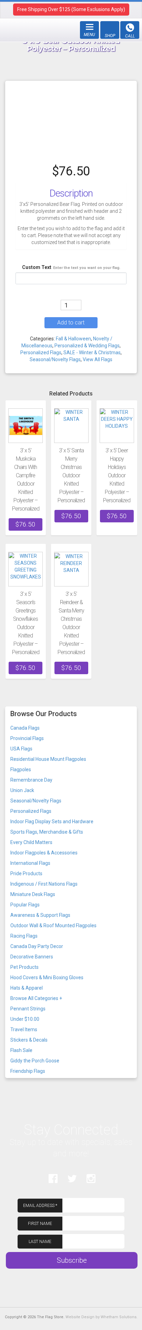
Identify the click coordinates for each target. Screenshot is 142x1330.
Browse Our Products (43, 714)
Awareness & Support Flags (40, 915)
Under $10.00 (24, 1019)
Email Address (40, 1205)
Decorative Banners (31, 956)
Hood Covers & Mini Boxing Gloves (46, 977)
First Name (40, 1223)
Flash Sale (21, 1050)
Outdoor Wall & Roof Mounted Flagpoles (53, 925)
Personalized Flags (40, 352)
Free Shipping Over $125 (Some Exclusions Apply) (71, 9)
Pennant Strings (27, 1008)
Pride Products (26, 873)
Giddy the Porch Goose (34, 1060)
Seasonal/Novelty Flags (55, 359)
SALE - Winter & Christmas (92, 352)
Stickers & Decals (29, 1040)
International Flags (30, 863)
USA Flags (21, 748)
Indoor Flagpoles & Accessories (44, 852)
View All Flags (97, 359)
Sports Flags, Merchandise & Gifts (46, 832)
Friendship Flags (27, 1071)
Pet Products (24, 967)
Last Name (40, 1241)
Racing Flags (24, 936)
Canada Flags (25, 728)
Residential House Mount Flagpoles (48, 759)
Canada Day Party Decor (36, 946)
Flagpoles (20, 769)
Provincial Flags (27, 738)
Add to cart (70, 322)
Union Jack (22, 790)
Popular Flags (25, 904)
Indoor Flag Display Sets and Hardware (51, 821)
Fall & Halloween (73, 338)
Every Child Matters (31, 842)
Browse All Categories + (36, 998)
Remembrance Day (31, 780)
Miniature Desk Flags (32, 894)
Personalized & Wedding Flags (87, 345)
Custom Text (71, 267)
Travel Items (23, 1029)
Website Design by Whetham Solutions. (101, 1317)
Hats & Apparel (26, 988)
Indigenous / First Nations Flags (44, 884)
